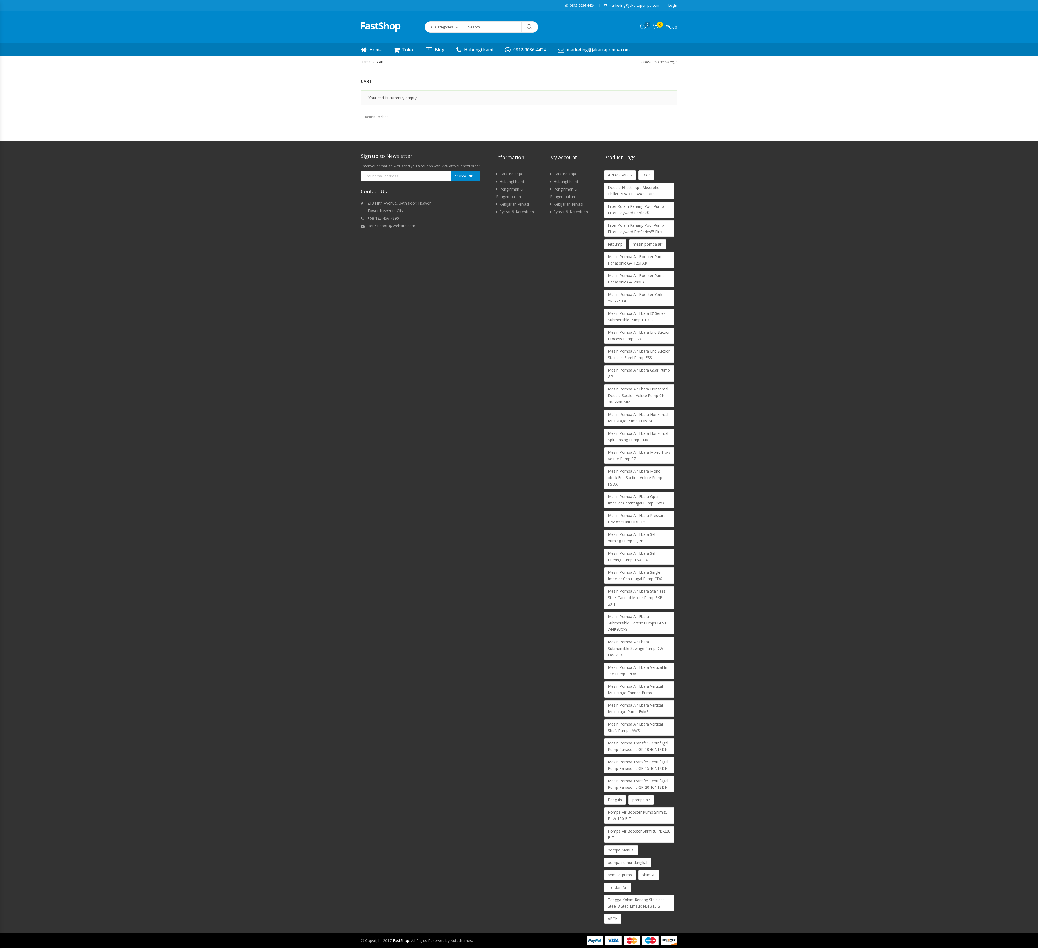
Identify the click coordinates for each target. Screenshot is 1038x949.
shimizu (649, 874)
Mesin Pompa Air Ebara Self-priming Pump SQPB (633, 537)
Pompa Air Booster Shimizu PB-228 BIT (639, 834)
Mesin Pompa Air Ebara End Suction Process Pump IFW (639, 335)
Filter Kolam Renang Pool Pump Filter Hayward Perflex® (636, 209)
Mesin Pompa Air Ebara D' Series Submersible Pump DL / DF (637, 316)
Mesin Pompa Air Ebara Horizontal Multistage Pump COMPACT (638, 417)
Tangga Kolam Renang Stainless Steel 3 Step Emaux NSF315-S (636, 903)
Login (672, 5)
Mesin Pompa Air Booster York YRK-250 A (635, 297)
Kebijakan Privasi (514, 204)
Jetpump (615, 244)
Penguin (615, 799)
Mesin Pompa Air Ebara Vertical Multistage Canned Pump (635, 689)
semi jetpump (620, 874)
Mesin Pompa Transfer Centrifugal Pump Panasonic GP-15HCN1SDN (638, 765)
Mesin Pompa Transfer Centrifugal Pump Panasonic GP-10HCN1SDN (638, 746)
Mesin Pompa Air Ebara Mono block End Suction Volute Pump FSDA (635, 478)
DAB (646, 175)
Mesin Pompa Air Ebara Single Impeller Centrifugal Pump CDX (635, 575)
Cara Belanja (511, 173)
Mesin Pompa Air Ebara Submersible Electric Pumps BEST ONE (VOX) (637, 623)
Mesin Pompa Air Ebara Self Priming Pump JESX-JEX (632, 556)
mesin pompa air (647, 244)
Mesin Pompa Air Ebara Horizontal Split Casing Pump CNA (638, 436)
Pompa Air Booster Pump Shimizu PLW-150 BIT (638, 815)
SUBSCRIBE (465, 175)
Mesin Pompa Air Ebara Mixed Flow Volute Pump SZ (639, 455)
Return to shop (377, 117)
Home (376, 50)
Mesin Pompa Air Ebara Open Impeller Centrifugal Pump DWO (636, 500)
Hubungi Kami (478, 50)
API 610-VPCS (620, 175)
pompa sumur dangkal (627, 862)
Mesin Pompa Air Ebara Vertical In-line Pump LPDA (638, 670)
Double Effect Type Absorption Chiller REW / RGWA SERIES (635, 190)
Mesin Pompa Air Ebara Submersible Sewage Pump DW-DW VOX (636, 648)
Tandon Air (617, 887)
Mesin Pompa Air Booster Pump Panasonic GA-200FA (636, 279)
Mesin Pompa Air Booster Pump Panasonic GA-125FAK (636, 260)
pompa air (641, 799)
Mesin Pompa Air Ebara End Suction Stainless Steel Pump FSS (639, 354)
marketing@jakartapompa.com (634, 5)
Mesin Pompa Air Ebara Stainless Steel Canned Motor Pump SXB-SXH (637, 598)
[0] (643, 27)
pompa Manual (621, 850)
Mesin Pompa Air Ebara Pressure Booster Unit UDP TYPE (637, 518)
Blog (439, 50)
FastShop (401, 940)
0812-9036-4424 (582, 5)
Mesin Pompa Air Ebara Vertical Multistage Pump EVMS (635, 708)
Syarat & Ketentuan (517, 211)
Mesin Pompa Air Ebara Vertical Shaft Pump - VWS (635, 727)
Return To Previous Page (659, 61)
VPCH (613, 918)
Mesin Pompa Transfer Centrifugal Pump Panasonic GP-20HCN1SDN (638, 784)
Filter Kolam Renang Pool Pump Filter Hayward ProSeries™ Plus (636, 228)
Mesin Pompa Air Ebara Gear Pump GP (639, 373)
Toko (407, 50)
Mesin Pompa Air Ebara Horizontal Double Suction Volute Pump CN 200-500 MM (638, 395)
